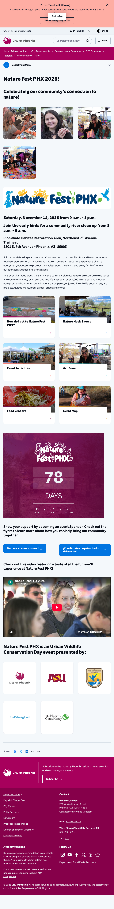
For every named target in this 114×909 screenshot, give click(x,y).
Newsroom (9, 818)
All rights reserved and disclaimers (46, 885)
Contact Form (66, 812)
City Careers (9, 806)
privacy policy (84, 885)
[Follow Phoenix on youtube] (69, 854)
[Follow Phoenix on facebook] (76, 854)
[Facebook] (14, 751)
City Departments (12, 836)
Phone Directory (83, 812)
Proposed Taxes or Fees (15, 824)
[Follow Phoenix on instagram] (62, 854)
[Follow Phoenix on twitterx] (83, 854)
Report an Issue (11, 794)
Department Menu (21, 65)
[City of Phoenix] (19, 40)
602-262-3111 (73, 822)
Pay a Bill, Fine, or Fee (14, 800)
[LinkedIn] (26, 751)
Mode (105, 31)
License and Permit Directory (18, 830)
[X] (20, 751)
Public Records (11, 812)
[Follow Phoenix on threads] (90, 854)
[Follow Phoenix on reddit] (97, 854)
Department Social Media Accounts (77, 862)
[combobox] (72, 40)
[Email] (32, 751)
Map (83, 808)
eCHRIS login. (42, 888)
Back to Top (57, 16)
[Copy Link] (38, 751)
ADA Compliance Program (20, 860)
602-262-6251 (67, 832)
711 (67, 839)
